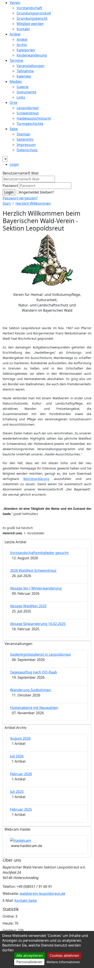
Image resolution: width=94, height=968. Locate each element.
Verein (15, 2)
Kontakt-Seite (25, 900)
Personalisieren (29, 961)
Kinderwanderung (32, 55)
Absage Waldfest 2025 (28, 606)
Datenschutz (27, 149)
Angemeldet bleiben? (36, 192)
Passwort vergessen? (20, 198)
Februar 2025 (21, 809)
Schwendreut (28, 113)
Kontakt (23, 29)
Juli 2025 (17, 791)
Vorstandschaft (29, 7)
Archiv (22, 44)
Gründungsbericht (32, 18)
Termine (16, 60)
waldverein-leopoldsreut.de (42, 893)
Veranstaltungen (30, 65)
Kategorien (26, 50)
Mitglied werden (30, 23)
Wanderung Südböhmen (30, 689)
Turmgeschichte (30, 123)
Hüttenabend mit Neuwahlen (34, 707)
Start (7, 203)
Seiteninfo (25, 139)
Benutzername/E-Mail (20, 173)
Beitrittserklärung (36, 479)
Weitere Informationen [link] (63, 962)
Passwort (10, 185)
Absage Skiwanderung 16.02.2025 (38, 623)
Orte (13, 102)
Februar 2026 (21, 773)
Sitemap (23, 134)
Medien (16, 81)
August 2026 (20, 738)
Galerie (22, 86)
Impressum (26, 144)
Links (21, 97)
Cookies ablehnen (64, 955)
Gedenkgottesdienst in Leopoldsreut (40, 654)
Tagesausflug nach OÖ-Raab (33, 672)
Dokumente (26, 92)
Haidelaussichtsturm (34, 118)
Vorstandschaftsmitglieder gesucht (39, 552)
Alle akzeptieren (29, 955)
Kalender (24, 76)
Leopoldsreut (28, 107)
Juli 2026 (17, 756)
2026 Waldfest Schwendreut (33, 570)
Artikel (15, 34)
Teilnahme (25, 71)
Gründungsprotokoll (34, 13)
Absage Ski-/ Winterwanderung (36, 588)
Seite (14, 128)
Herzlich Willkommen (33, 203)
